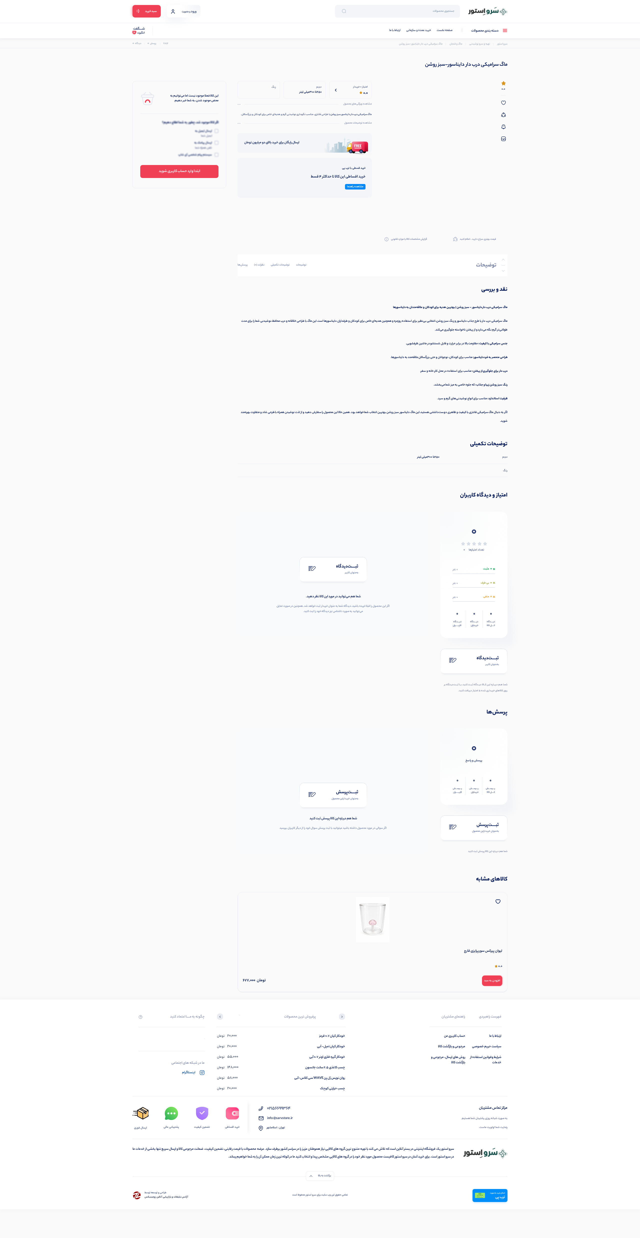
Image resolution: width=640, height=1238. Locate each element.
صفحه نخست (444, 30)
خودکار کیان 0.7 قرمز (332, 1036)
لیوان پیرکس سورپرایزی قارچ (483, 951)
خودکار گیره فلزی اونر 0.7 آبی (327, 1057)
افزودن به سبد (492, 980)
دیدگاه (136, 44)
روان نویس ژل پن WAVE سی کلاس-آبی (319, 1078)
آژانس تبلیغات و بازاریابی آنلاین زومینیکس (166, 1197)
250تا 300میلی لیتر (428, 457)
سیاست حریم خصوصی (486, 1046)
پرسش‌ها (243, 265)
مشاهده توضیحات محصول (358, 123)
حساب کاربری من (454, 1036)
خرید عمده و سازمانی (418, 30)
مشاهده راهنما (355, 186)
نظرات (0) (259, 265)
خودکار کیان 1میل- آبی (331, 1046)
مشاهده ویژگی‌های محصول (357, 104)
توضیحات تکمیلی (280, 265)
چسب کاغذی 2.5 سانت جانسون (325, 1067)
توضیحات (301, 265)
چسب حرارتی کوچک (332, 1088)
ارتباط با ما (394, 30)
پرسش (152, 44)
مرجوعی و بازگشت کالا (451, 1046)
